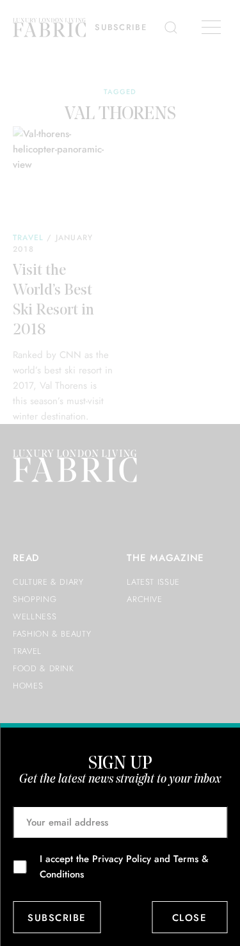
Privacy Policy (121, 859)
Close (189, 918)
